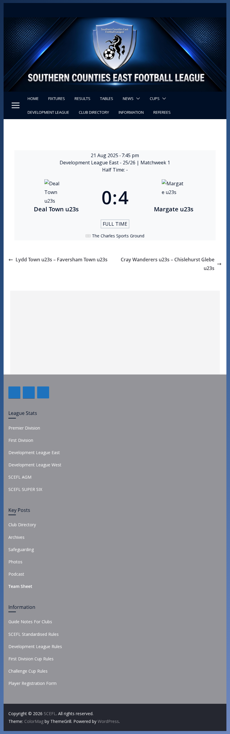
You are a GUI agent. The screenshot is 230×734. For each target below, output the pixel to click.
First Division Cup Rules (31, 659)
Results (82, 98)
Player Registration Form (32, 683)
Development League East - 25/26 (98, 162)
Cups (155, 98)
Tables (106, 98)
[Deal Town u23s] (56, 197)
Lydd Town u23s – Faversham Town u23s (62, 259)
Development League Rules (35, 646)
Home (33, 98)
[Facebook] (14, 392)
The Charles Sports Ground (118, 236)
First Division (20, 440)
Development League (48, 112)
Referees (162, 112)
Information (131, 112)
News (128, 98)
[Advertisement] (115, 332)
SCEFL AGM (19, 477)
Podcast (16, 574)
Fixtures (56, 98)
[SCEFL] (115, 21)
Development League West (34, 465)
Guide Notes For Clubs (30, 621)
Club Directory (94, 112)
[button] (137, 98)
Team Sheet (20, 586)
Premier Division (24, 428)
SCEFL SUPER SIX (25, 489)
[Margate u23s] (173, 197)
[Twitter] (29, 392)
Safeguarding (21, 549)
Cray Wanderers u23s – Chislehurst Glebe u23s (167, 264)
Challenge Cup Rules (28, 671)
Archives (16, 537)
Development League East (34, 452)
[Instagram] (43, 392)
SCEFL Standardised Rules (33, 634)
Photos (15, 562)
